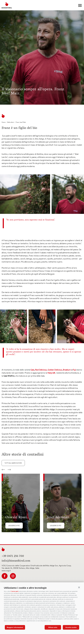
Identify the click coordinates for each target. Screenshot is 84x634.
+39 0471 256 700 (13, 556)
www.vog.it (6, 570)
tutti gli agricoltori (13, 463)
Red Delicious (41, 369)
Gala (32, 369)
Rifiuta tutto (52, 627)
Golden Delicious (55, 369)
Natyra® (51, 372)
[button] (79, 587)
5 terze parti (14, 591)
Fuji (74, 369)
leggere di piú (14, 525)
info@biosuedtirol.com (16, 560)
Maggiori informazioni (15, 627)
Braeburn (67, 369)
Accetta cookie (71, 627)
